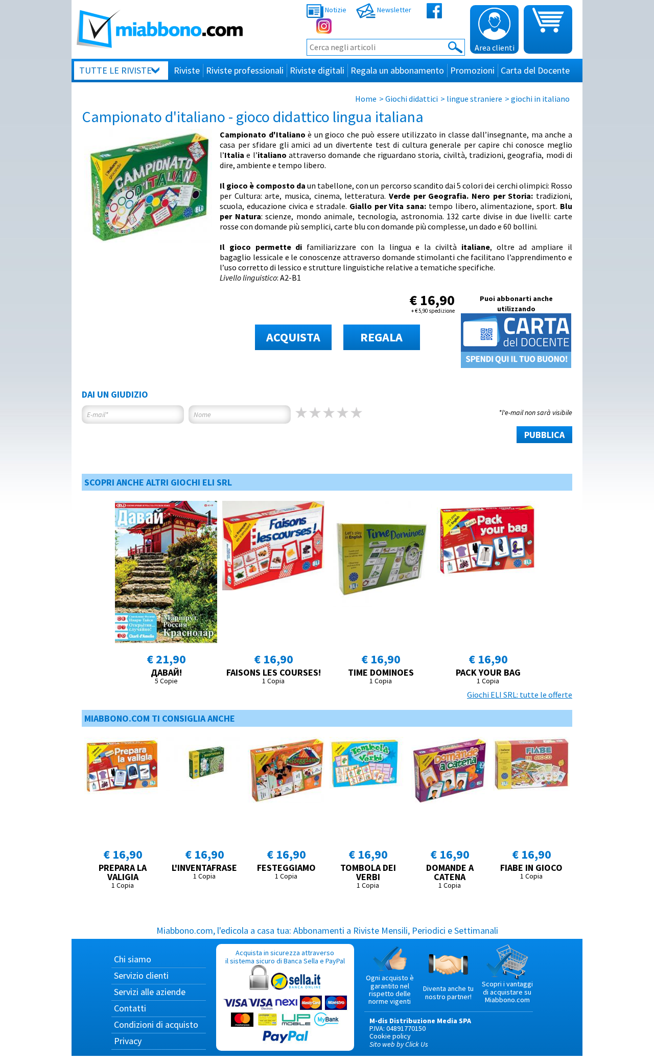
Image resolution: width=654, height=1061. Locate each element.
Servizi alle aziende (149, 992)
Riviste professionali (245, 70)
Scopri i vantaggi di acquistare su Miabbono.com (507, 991)
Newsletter (393, 9)
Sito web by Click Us (398, 1044)
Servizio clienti (141, 975)
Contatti (130, 1008)
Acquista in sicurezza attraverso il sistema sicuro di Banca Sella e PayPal (285, 956)
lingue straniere (474, 99)
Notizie (334, 9)
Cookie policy (390, 1036)
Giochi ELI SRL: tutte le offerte (519, 694)
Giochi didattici (411, 99)
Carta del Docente (535, 70)
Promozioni (472, 70)
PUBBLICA (544, 435)
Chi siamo (132, 959)
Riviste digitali (317, 70)
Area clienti (495, 47)
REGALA (381, 337)
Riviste (187, 70)
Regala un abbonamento (397, 70)
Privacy (128, 1041)
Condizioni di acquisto (156, 1024)
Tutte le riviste (115, 70)
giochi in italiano (540, 99)
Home (366, 99)
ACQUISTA (293, 337)
